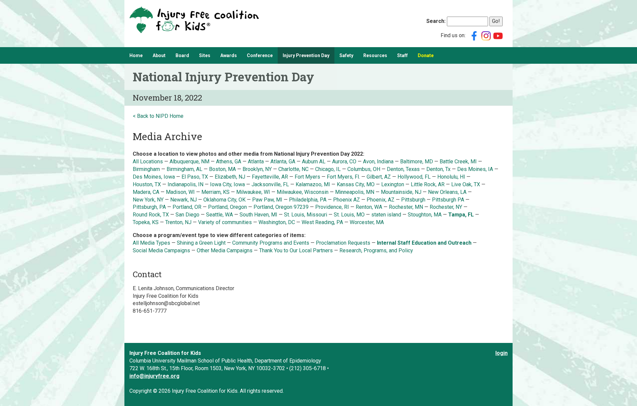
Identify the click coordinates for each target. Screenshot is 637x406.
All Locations (148, 161)
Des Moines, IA (475, 169)
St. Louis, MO (349, 214)
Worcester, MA (367, 222)
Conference (260, 55)
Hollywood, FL (414, 177)
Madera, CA (147, 192)
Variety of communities (225, 222)
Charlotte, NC (293, 169)
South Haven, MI (258, 214)
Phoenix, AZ (380, 200)
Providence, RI (332, 207)
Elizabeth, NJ (231, 177)
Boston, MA (222, 169)
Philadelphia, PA (307, 200)
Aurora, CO (344, 161)
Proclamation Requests (343, 243)
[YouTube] (498, 35)
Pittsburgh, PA (149, 207)
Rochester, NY (446, 207)
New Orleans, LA (447, 192)
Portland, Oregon (227, 207)
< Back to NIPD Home (158, 116)
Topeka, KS (146, 222)
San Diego (187, 214)
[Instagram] (486, 35)
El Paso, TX (194, 177)
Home (136, 55)
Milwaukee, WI (253, 192)
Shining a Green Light (201, 243)
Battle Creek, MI (458, 161)
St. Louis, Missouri (306, 214)
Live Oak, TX (465, 184)
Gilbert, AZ (379, 177)
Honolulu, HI (451, 177)
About (159, 55)
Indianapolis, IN (185, 184)
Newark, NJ (184, 200)
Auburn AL (314, 161)
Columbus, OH (363, 169)
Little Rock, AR (428, 184)
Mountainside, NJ (401, 192)
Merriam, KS (215, 192)
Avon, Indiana (378, 161)
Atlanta (256, 161)
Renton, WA (369, 207)
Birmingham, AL (184, 169)
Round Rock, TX (151, 214)
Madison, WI (180, 192)
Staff (402, 55)
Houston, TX (147, 184)
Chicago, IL (328, 169)
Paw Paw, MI (267, 200)
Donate (426, 55)
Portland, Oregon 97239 (281, 207)
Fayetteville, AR (270, 177)
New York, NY (149, 200)
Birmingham (146, 169)
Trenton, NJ (179, 222)
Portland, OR (187, 207)
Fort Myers (307, 177)
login (501, 353)
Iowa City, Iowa (227, 184)
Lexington (392, 184)
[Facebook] (474, 35)
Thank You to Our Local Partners (296, 250)
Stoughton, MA (425, 214)
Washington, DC (276, 222)
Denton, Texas (403, 169)
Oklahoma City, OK (224, 200)
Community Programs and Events (270, 243)
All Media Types (151, 243)
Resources (375, 55)
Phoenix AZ (347, 200)
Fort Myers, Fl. (344, 177)
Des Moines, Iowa (154, 177)
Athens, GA (229, 161)
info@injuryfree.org (154, 376)
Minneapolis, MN (354, 192)
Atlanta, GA (282, 161)
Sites (204, 55)
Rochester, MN (406, 207)
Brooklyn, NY (257, 169)
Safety (346, 55)
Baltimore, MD (416, 161)
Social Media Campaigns (161, 250)
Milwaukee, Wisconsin (302, 192)
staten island (386, 214)
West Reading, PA (322, 222)
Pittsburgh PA (448, 200)
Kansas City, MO (356, 184)
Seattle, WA (220, 214)
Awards (228, 55)
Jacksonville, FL (270, 184)
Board (182, 55)
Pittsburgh (413, 200)
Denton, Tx (438, 169)
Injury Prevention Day (306, 55)
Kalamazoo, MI (313, 184)
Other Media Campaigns (224, 250)
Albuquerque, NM (189, 161)
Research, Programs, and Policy (376, 250)
